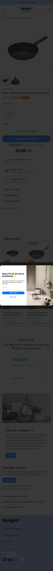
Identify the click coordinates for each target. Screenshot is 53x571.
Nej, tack (13, 297)
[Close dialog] (51, 267)
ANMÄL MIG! (13, 292)
